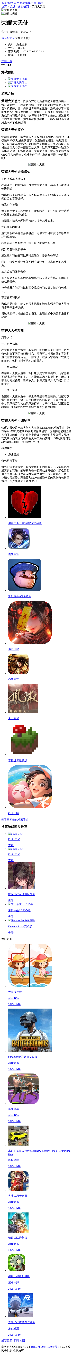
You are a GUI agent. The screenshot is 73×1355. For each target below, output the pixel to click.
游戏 (10, 3)
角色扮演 (23, 6)
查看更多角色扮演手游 (15, 819)
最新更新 (6, 1340)
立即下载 (6, 61)
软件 (16, 3)
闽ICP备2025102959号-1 (45, 1346)
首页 (4, 3)
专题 (34, 3)
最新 (40, 3)
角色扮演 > (7, 38)
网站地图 (19, 1340)
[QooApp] (17, 79)
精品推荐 (25, 3)
